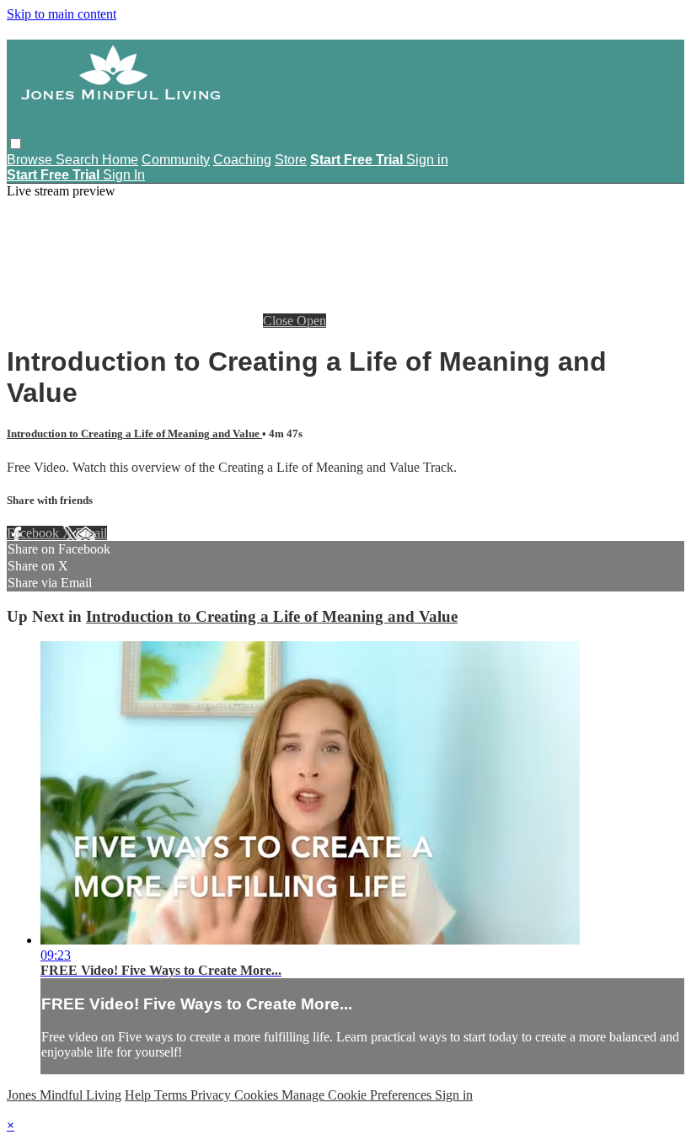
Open (311, 320)
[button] (15, 143)
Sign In (124, 175)
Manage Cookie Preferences (358, 1095)
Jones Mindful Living (64, 1095)
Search (79, 160)
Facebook (34, 533)
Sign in (427, 160)
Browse (31, 160)
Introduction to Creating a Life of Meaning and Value (134, 433)
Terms (172, 1095)
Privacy (212, 1095)
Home (120, 160)
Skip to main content (61, 14)
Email (91, 533)
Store (291, 160)
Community (176, 160)
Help (139, 1095)
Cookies (257, 1095)
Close (280, 320)
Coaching (242, 160)
